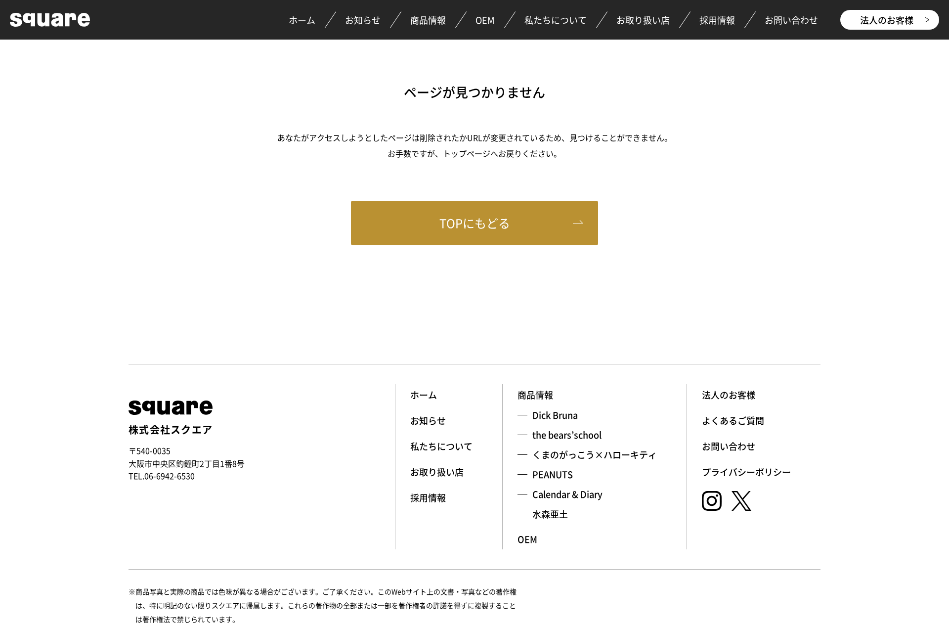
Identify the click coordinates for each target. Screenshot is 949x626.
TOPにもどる (474, 222)
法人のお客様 (886, 19)
